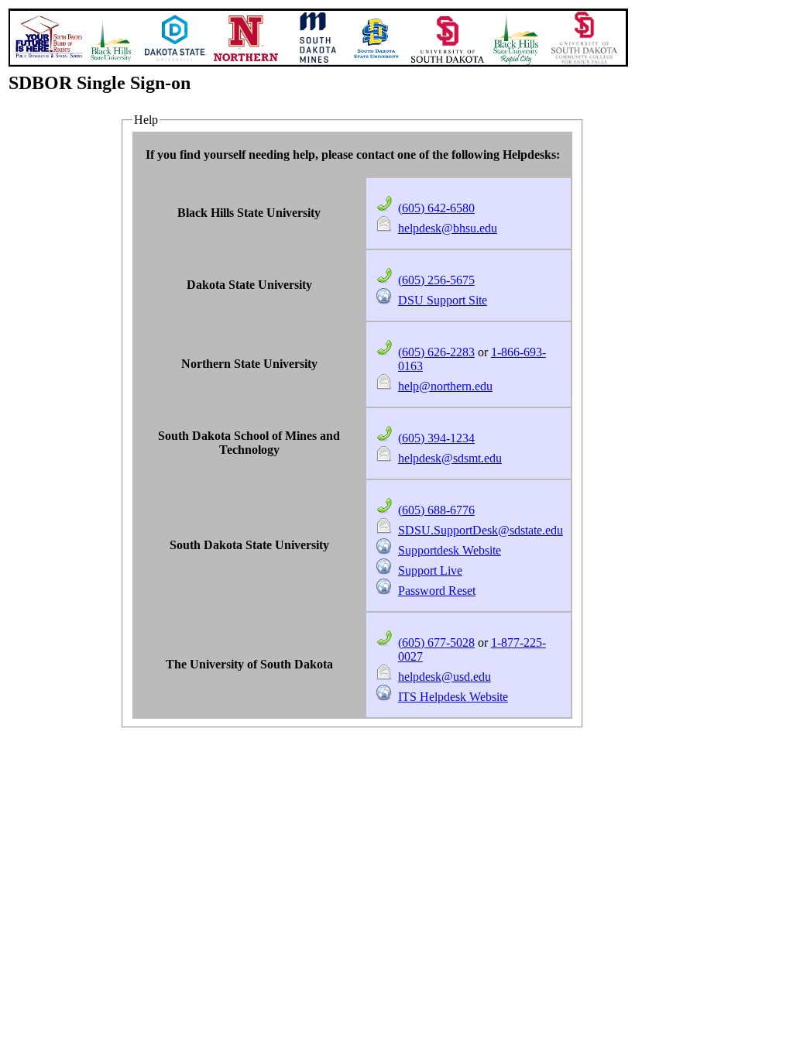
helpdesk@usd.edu (444, 676)
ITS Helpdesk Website (453, 696)
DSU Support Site (442, 300)
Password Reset (436, 590)
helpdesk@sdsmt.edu (450, 458)
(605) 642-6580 (436, 208)
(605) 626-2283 (436, 352)
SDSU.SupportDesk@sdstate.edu (480, 530)
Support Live (430, 570)
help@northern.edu (445, 386)
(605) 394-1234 (436, 438)
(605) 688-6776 (436, 510)
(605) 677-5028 (436, 642)
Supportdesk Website (449, 550)
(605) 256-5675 (436, 280)
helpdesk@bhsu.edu (447, 228)
